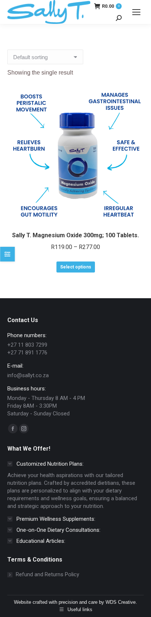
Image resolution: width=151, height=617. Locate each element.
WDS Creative (121, 602)
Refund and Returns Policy (47, 574)
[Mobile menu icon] (136, 12)
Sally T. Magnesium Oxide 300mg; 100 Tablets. (75, 235)
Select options (75, 267)
